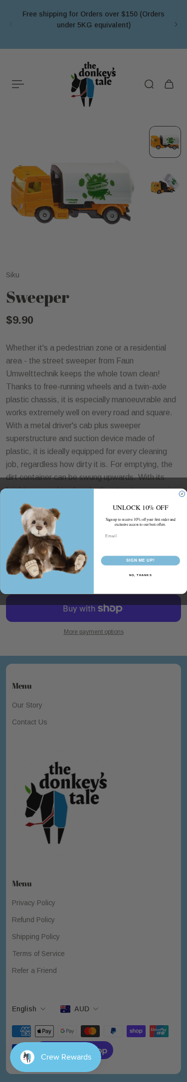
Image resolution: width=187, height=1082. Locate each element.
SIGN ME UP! (140, 560)
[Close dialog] (182, 494)
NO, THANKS (140, 575)
